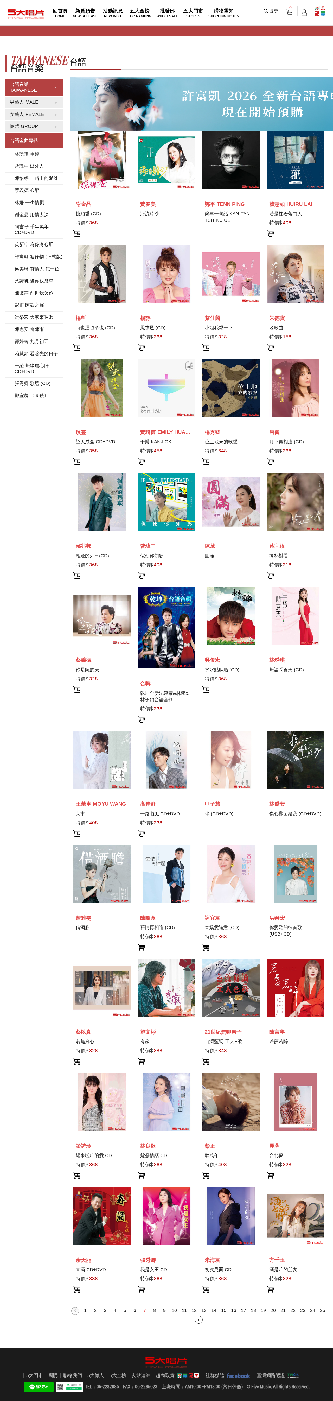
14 (213, 1310)
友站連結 (141, 1375)
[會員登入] (304, 11)
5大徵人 (95, 1375)
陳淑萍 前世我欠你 (34, 293)
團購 (53, 1375)
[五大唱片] (166, 1362)
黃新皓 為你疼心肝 (34, 244)
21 (283, 1310)
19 (263, 1310)
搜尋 (273, 11)
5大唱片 (26, 14)
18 (253, 1310)
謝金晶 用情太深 (32, 214)
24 (312, 1310)
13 (204, 1310)
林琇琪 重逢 (27, 154)
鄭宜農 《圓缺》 (32, 395)
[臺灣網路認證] (292, 1375)
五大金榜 (139, 13)
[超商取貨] (187, 1375)
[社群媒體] (237, 1375)
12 (194, 1310)
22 (293, 1310)
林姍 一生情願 (29, 202)
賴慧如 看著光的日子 (36, 353)
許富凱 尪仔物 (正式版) (38, 256)
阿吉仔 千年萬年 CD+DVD (32, 229)
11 (184, 1310)
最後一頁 (199, 1320)
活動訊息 (113, 13)
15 (223, 1310)
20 (273, 1310)
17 (243, 1310)
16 (233, 1310)
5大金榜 (118, 1375)
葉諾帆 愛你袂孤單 (34, 280)
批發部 (167, 13)
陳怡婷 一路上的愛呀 (36, 178)
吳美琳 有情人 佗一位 (37, 269)
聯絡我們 (72, 1375)
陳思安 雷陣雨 (29, 329)
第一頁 (75, 1311)
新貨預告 (85, 13)
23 (302, 1310)
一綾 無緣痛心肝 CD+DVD (32, 368)
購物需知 (223, 13)
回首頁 (60, 13)
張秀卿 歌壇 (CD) (32, 383)
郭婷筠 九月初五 (32, 341)
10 (174, 1310)
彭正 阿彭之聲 (29, 305)
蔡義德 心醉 (27, 190)
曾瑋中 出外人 (29, 166)
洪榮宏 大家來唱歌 (34, 317)
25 (322, 1310)
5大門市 (34, 1375)
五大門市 (193, 13)
